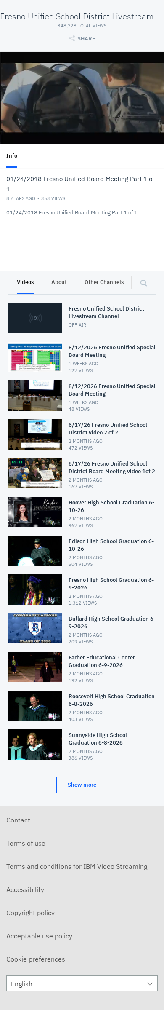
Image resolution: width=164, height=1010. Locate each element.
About (59, 282)
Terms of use (25, 843)
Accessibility (25, 889)
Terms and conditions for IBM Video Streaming (76, 866)
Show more (82, 784)
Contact (18, 820)
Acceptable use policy (39, 936)
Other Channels (104, 282)
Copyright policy (30, 912)
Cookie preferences (35, 959)
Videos (25, 282)
